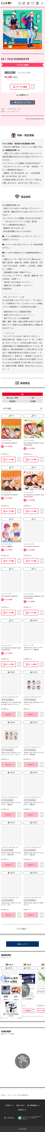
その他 (32, 401)
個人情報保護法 (32, 1105)
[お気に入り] (32, 3)
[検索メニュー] (42, 3)
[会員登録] (23, 3)
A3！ (9, 1095)
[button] (22, 102)
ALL (22, 394)
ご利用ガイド (9, 1105)
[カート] (37, 3)
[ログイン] (19, 3)
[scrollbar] (22, 1016)
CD (33, 397)
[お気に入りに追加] (33, 86)
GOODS (12, 401)
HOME (3, 1095)
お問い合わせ (20, 1105)
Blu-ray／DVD (12, 397)
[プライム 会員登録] (28, 3)
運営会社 (21, 1110)
